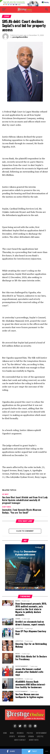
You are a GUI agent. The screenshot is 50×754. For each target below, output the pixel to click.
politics (30, 733)
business (20, 733)
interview (21, 736)
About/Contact (20, 740)
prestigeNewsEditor (20, 37)
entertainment (41, 733)
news (12, 733)
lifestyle (40, 736)
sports (12, 736)
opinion (31, 736)
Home (5, 733)
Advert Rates (34, 740)
